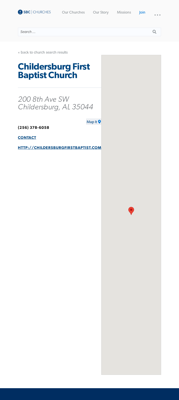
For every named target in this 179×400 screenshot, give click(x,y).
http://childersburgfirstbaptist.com (59, 148)
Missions (124, 12)
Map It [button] (92, 122)
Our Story (100, 12)
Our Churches (73, 12)
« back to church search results (43, 52)
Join (142, 12)
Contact (27, 138)
